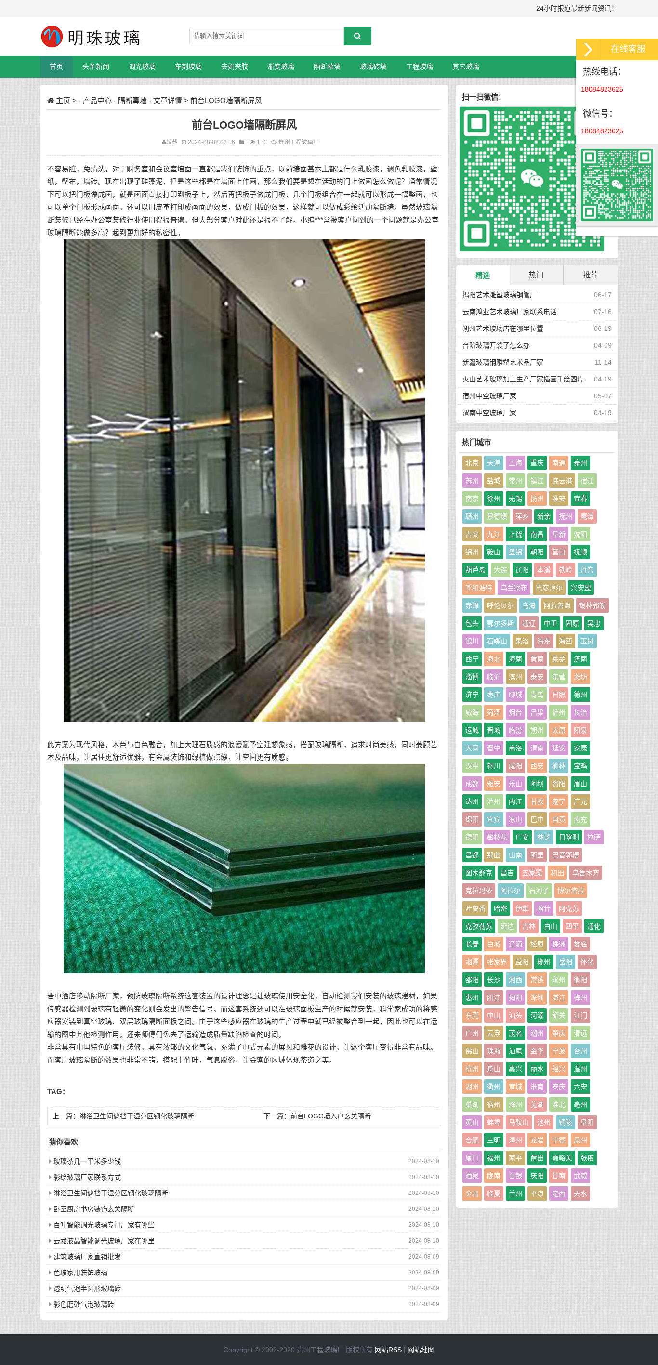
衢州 (493, 1086)
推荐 (590, 275)
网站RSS (388, 1349)
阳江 (493, 997)
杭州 (472, 1069)
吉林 (529, 926)
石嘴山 (497, 641)
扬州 (537, 498)
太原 (559, 730)
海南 (515, 659)
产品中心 (97, 100)
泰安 (537, 677)
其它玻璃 (465, 66)
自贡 (559, 819)
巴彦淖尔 (549, 587)
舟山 (493, 1069)
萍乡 (522, 516)
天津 (493, 463)
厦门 (472, 1158)
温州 (580, 1069)
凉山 (515, 819)
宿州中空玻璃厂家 (489, 396)
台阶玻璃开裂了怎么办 (496, 345)
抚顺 (580, 552)
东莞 (472, 1015)
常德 (537, 980)
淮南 (537, 1086)
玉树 (587, 641)
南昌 (537, 534)
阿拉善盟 (557, 605)
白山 (550, 926)
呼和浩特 (478, 587)
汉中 (472, 766)
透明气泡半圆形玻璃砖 (87, 1288)
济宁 (472, 694)
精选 (482, 275)
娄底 (580, 944)
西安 (537, 766)
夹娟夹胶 (234, 66)
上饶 (515, 534)
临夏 (493, 1193)
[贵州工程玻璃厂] (90, 36)
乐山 (515, 784)
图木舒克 (478, 873)
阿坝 (537, 784)
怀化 (587, 962)
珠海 (493, 1051)
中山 (493, 1015)
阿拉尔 (510, 890)
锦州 (472, 552)
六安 (580, 1086)
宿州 (493, 1104)
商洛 (515, 748)
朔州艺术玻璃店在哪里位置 (502, 328)
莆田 (537, 1158)
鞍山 (493, 552)
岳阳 (565, 962)
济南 (580, 659)
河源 (537, 1015)
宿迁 (587, 481)
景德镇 (497, 516)
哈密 (500, 908)
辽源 (515, 944)
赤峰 (472, 605)
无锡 (515, 498)
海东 (544, 641)
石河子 (539, 890)
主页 (63, 100)
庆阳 (537, 1176)
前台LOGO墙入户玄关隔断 (330, 1116)
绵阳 (472, 819)
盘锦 (515, 552)
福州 (493, 1158)
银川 (472, 641)
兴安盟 (581, 587)
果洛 (522, 641)
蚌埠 (493, 1122)
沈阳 (580, 534)
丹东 (587, 570)
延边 (507, 926)
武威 (580, 1176)
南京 (472, 498)
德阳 (472, 837)
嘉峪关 (562, 1158)
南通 (559, 463)
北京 (472, 463)
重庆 (537, 463)
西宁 (472, 659)
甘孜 (537, 801)
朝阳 (537, 552)
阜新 (559, 534)
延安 (559, 748)
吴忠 (594, 623)
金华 (537, 1051)
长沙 (493, 980)
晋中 (493, 748)
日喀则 (569, 837)
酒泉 (472, 1176)
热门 (536, 275)
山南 (515, 855)
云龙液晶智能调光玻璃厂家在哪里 (104, 1241)
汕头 (515, 1015)
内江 (515, 801)
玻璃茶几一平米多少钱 (87, 1161)
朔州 (537, 730)
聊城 (515, 694)
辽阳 (522, 570)
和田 (557, 873)
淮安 (559, 498)
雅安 (493, 784)
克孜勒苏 (478, 926)
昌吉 (507, 873)
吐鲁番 (475, 908)
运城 (472, 730)
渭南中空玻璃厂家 (489, 413)
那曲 (493, 855)
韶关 (559, 1015)
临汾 (515, 730)
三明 (493, 1140)
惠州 (472, 997)
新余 (544, 516)
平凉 (537, 1193)
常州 (515, 481)
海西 (565, 641)
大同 (472, 748)
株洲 (559, 944)
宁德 (559, 1140)
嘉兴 (515, 1069)
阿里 (537, 855)
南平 (515, 1158)
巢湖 (472, 1104)
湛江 (559, 997)
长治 (580, 712)
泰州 (580, 463)
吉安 (472, 534)
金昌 (472, 1193)
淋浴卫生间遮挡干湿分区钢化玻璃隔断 (136, 1116)
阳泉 (580, 730)
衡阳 (580, 980)
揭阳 (515, 997)
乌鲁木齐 (585, 873)
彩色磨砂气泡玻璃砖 (83, 1304)
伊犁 (522, 908)
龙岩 (537, 1140)
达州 (472, 801)
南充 (580, 819)
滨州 (515, 677)
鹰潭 (587, 516)
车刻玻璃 (188, 66)
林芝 (544, 837)
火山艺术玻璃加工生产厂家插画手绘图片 (523, 379)
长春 (472, 944)
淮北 (559, 1104)
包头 (472, 623)
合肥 (472, 1140)
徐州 (493, 498)
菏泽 (493, 712)
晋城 (493, 730)
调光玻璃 (142, 66)
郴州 (544, 962)
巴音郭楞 (565, 855)
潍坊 (580, 677)
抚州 (565, 516)
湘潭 (472, 962)
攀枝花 (497, 837)
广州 (472, 1033)
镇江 (537, 481)
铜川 (493, 766)
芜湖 (537, 1104)
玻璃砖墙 (373, 66)
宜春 (580, 498)
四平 (572, 926)
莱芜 (559, 659)
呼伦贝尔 (500, 605)
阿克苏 (569, 908)
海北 (493, 659)
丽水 (537, 1069)
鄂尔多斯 (500, 623)
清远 (580, 1033)
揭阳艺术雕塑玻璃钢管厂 (499, 295)
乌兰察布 (513, 587)
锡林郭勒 (592, 605)
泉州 (580, 1140)
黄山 (472, 1122)
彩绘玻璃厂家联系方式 (87, 1177)
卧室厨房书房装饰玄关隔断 (93, 1209)
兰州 (515, 1193)
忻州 (559, 712)
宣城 (515, 1086)
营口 (559, 552)
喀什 (544, 908)
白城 (493, 944)
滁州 (515, 1104)
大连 (500, 570)
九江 (493, 534)
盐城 (493, 481)
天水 (580, 1193)
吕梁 (537, 712)
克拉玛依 (478, 890)
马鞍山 (519, 1122)
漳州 (515, 1140)
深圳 (537, 997)
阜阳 (587, 1122)
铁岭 (565, 570)
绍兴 (559, 1069)
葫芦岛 (475, 570)
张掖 (587, 1158)
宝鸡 (580, 766)
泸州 (493, 801)
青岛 (537, 694)
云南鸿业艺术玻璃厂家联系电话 (509, 311)
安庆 (559, 1086)
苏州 (472, 481)
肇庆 (559, 1033)
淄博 (472, 677)
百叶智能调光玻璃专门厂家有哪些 (104, 1225)
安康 (580, 748)
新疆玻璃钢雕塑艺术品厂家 (502, 362)
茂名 (515, 1033)
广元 (580, 801)
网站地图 (421, 1349)
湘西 (515, 980)
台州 (580, 1051)
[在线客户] (588, 49)
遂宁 (559, 801)
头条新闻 (95, 66)
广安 (522, 837)
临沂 (493, 677)
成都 (472, 784)
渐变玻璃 (280, 66)
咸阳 (515, 766)
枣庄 (493, 694)
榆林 (559, 766)
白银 (515, 1176)
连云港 (562, 481)
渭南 (537, 748)
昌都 (472, 855)
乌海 (529, 605)
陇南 (493, 1176)
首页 (56, 66)
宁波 (559, 1051)
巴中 (537, 819)
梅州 (580, 997)
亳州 (580, 1104)
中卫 (550, 623)
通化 (594, 926)
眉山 (580, 784)
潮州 (537, 1033)
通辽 (529, 623)
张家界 (497, 962)
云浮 (493, 1033)
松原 (537, 944)
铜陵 (565, 1122)
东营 (559, 677)
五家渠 (532, 873)
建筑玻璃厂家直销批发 (87, 1256)
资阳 (559, 784)
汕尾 (515, 1051)
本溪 (544, 570)
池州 (544, 1122)
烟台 (515, 712)
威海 (472, 712)
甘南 (559, 1176)
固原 (572, 623)
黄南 (537, 659)
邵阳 (472, 980)
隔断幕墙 (327, 66)
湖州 (472, 1086)
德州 (580, 694)
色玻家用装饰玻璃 (80, 1272)
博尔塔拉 (570, 890)
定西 (559, 1193)
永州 (559, 980)
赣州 (472, 516)
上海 (515, 463)
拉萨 (594, 837)
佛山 (472, 1051)
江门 (580, 1015)
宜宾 (493, 819)
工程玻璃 (419, 66)
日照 (559, 694)
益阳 (522, 962)
